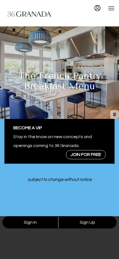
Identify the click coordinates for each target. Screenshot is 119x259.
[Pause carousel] (114, 114)
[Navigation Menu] (111, 8)
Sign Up (87, 222)
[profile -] (97, 8)
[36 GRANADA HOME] (29, 13)
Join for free (86, 154)
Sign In (30, 222)
